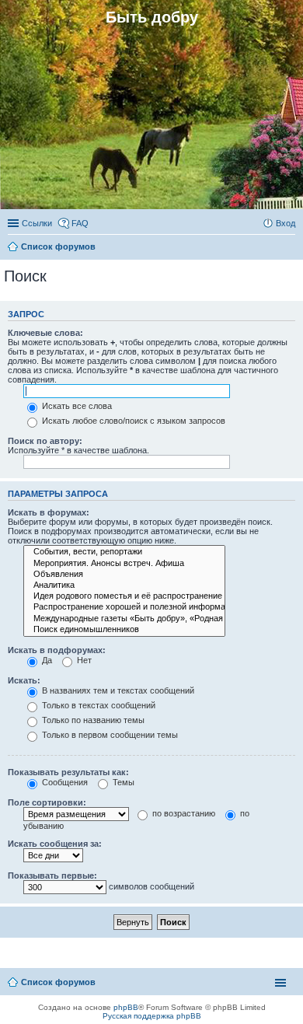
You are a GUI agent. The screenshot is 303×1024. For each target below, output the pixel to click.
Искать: (24, 680)
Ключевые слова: (45, 332)
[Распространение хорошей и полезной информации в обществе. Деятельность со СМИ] (124, 607)
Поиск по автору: (45, 441)
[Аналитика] (124, 585)
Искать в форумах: (48, 512)
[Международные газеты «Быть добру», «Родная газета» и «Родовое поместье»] (124, 618)
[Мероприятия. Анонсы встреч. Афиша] (124, 563)
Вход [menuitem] (285, 223)
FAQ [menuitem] (80, 223)
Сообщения (64, 782)
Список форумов (58, 982)
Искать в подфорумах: (57, 650)
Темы (122, 782)
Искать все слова (76, 406)
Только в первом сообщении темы (109, 734)
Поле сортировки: (47, 802)
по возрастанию (182, 813)
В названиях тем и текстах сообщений (117, 690)
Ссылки (37, 223)
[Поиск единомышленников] (124, 629)
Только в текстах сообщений (97, 705)
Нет (83, 660)
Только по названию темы (92, 720)
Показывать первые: (52, 875)
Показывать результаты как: (68, 772)
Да (46, 660)
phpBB (125, 1007)
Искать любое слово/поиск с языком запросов (132, 420)
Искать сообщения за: (55, 843)
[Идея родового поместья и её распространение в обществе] (124, 596)
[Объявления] (124, 574)
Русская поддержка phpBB (152, 1016)
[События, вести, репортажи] (124, 552)
